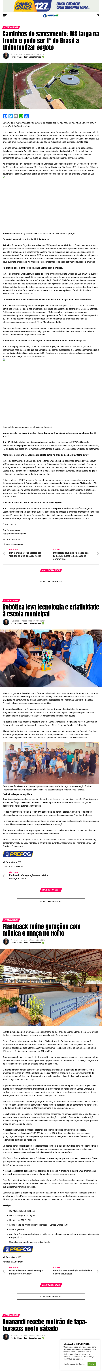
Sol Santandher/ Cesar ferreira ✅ (29, 57)
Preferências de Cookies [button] (75, 1364)
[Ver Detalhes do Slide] (51, 6)
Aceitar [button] (92, 1364)
